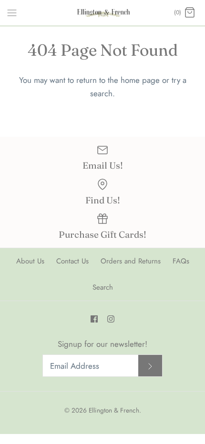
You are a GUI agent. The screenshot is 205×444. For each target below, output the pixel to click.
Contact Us (72, 261)
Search (102, 287)
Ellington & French (114, 410)
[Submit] (150, 365)
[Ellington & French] (103, 13)
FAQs (181, 261)
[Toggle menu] (12, 12)
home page (140, 80)
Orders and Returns (131, 261)
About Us (30, 261)
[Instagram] (110, 319)
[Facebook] (94, 319)
